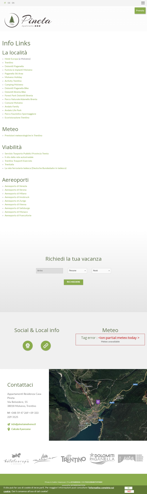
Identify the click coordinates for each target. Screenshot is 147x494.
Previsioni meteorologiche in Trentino (23, 135)
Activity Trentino (13, 81)
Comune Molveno (14, 103)
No (129, 491)
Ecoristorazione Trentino (17, 118)
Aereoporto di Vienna (15, 204)
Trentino (9, 62)
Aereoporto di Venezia (16, 186)
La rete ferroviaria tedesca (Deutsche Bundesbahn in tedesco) (35, 168)
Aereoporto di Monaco (16, 212)
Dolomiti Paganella (14, 66)
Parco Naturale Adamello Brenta (21, 99)
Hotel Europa (12, 59)
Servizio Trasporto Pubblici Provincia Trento (27, 153)
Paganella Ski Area (14, 74)
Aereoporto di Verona (15, 190)
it (5, 3)
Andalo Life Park (13, 110)
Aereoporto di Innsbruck (17, 197)
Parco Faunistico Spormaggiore (20, 114)
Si (128, 488)
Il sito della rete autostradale (19, 157)
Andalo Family (12, 106)
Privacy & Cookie (51, 482)
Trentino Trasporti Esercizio (18, 161)
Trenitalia (9, 164)
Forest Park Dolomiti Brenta (19, 95)
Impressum (62, 482)
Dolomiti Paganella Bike (17, 88)
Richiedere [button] (73, 282)
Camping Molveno (14, 85)
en (13, 3)
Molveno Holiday (13, 77)
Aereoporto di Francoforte (18, 215)
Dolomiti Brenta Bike (15, 92)
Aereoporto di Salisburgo (17, 208)
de (9, 3)
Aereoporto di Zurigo (15, 201)
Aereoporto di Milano (15, 193)
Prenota (140, 10)
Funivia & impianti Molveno (18, 70)
